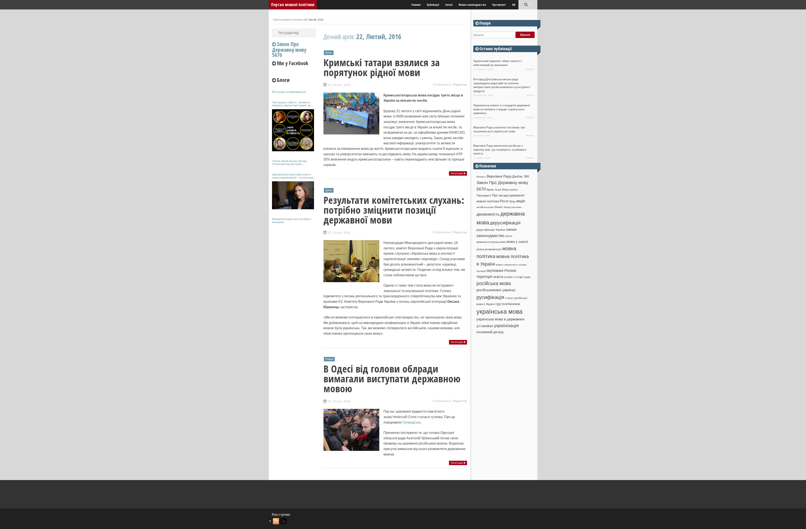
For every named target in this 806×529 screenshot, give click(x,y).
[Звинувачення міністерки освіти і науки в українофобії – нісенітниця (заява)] (293, 195)
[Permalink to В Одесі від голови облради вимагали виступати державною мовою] (351, 448)
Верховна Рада (499, 176)
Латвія (498, 189)
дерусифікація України (490, 229)
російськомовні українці (495, 290)
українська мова (499, 311)
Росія (504, 201)
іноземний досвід (489, 332)
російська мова (493, 283)
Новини (415, 5)
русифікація (490, 297)
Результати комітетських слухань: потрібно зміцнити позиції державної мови (393, 209)
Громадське (412, 422)
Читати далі (457, 173)
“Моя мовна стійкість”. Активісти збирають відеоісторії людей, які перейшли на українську (291, 104)
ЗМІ (526, 176)
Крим (490, 189)
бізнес (499, 207)
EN (513, 5)
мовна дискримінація (488, 249)
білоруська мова (512, 207)
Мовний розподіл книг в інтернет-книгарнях (292, 221)
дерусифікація (505, 222)
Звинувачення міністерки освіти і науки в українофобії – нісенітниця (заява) (292, 176)
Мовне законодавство (472, 5)
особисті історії (513, 277)
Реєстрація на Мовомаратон (289, 92)
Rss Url (276, 521)
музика (522, 264)
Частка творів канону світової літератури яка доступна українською (289, 163)
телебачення (510, 304)
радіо (527, 277)
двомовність (488, 214)
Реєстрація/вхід (288, 32)
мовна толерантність (507, 264)
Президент (483, 195)
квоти (508, 236)
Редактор (460, 84)
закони (511, 230)
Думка (328, 52)
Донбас (517, 176)
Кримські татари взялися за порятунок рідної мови (381, 67)
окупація (480, 271)
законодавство (490, 235)
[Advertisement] (294, 289)
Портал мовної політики (292, 4)
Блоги (448, 5)
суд (497, 304)
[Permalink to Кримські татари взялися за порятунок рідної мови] (351, 132)
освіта (498, 277)
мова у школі (517, 241)
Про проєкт (499, 5)
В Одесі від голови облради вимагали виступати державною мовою (392, 378)
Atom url (283, 521)
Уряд (512, 201)
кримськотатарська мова (491, 242)
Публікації (433, 5)
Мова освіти (509, 189)
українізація (506, 325)
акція (520, 201)
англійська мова (485, 207)
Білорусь (481, 176)
